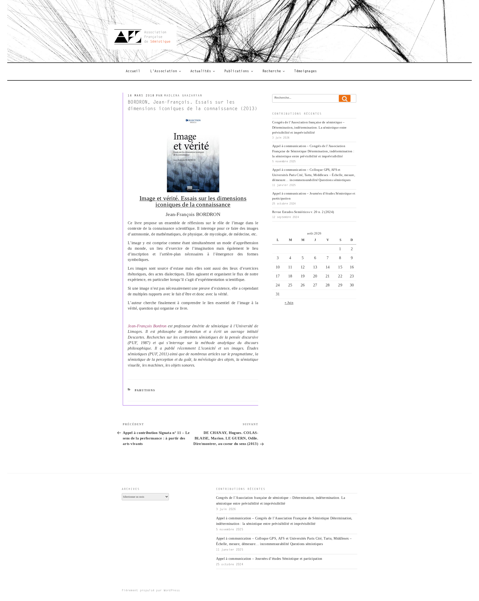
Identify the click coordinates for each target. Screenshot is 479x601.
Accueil (133, 71)
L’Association (163, 71)
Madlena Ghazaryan (183, 95)
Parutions (145, 390)
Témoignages (305, 71)
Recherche (271, 71)
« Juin (289, 302)
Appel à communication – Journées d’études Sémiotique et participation (269, 559)
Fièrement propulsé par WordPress (151, 590)
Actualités (200, 71)
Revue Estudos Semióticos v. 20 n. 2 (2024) (303, 212)
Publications (236, 71)
